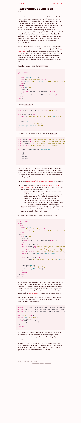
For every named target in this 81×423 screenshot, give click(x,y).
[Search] (54, 3)
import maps (33, 293)
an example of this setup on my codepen (39, 181)
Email (24, 361)
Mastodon (29, 361)
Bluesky (35, 361)
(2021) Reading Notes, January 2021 (41, 363)
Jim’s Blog (21, 3)
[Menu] (61, 3)
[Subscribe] (57, 3)
